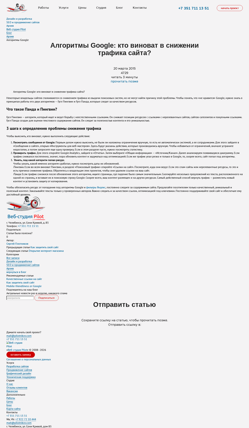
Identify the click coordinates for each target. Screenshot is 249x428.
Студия (101, 7)
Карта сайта (13, 408)
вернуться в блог (16, 272)
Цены (82, 7)
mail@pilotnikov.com (19, 335)
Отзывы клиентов (16, 387)
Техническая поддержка (21, 377)
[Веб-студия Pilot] (16, 8)
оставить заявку (21, 354)
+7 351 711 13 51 (193, 8)
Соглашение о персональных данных (28, 359)
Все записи (12, 258)
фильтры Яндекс (96, 187)
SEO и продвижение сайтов (22, 22)
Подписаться (46, 297)
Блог (119, 7)
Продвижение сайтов (19, 370)
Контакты (140, 7)
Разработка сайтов (17, 366)
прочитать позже (124, 81)
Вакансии (12, 391)
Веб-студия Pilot (16, 29)
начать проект (230, 8)
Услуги (63, 7)
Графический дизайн (18, 373)
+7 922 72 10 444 (25, 419)
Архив (10, 25)
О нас (9, 384)
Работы (43, 7)
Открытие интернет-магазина (46, 250)
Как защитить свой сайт (44, 247)
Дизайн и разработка (19, 18)
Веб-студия (17, 349)
